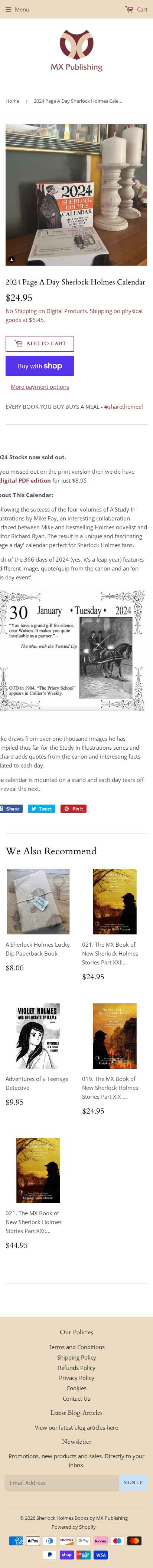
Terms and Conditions (77, 1347)
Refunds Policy (76, 1367)
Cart (141, 9)
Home (12, 101)
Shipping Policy (76, 1357)
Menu (22, 9)
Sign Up (133, 1483)
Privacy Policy (76, 1377)
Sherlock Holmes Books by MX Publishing (82, 1518)
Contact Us (76, 1398)
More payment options (40, 386)
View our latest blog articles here (76, 1427)
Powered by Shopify (74, 1526)
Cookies (76, 1388)
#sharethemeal (123, 406)
